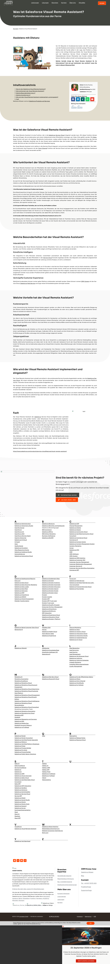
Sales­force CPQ (74, 550)
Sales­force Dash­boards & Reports (25, 578)
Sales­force (37, 417)
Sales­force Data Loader (22, 587)
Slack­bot (17, 816)
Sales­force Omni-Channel (77, 681)
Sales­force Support (21, 806)
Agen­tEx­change (19, 528)
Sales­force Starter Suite (22, 804)
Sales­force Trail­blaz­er (48, 774)
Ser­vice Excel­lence (20, 767)
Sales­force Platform (21, 742)
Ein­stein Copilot (47, 597)
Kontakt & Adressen (63, 893)
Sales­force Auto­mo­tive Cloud (24, 556)
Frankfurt (33, 898)
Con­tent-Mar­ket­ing (75, 546)
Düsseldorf (26, 898)
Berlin (20, 898)
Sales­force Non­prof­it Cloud (50, 679)
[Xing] (18, 860)
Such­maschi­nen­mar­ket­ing (22, 810)
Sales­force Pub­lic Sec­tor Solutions (25, 754)
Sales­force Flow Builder (76, 589)
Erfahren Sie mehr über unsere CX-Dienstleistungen (28, 889)
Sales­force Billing (47, 532)
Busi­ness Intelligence (48, 536)
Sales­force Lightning (75, 658)
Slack (16, 812)
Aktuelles (82, 3)
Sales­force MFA (19, 721)
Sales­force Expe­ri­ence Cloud (51, 615)
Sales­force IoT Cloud (75, 639)
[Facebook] (21, 860)
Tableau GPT (46, 770)
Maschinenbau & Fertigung (65, 879)
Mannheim (46, 896)
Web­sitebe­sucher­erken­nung (50, 829)
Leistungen (35, 3)
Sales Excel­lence (20, 765)
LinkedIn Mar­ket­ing (75, 662)
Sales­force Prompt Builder (23, 752)
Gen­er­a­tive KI (19, 629)
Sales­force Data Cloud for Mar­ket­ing (26, 585)
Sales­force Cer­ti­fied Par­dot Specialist (26, 740)
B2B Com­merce (47, 530)
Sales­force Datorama (21, 591)
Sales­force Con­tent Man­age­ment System (82, 544)
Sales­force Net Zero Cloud (50, 677)
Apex (16, 544)
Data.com (17, 581)
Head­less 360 (46, 627)
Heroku (44, 629)
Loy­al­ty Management (75, 666)
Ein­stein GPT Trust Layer (49, 601)
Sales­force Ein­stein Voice (50, 593)
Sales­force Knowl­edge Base (50, 650)
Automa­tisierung (20, 554)
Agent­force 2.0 (19, 532)
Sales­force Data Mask (21, 589)
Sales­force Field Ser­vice (27, 283)
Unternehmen (61, 896)
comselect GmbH (23, 916)
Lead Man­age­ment (75, 654)
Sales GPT (18, 784)
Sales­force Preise (20, 746)
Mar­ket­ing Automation (21, 679)
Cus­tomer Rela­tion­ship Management (80, 564)
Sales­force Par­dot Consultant (24, 738)
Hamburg (15, 898)
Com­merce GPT (74, 570)
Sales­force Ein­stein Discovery (51, 587)
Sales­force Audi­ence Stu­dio (23, 552)
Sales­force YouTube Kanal (22, 841)
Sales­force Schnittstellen (22, 792)
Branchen (55, 3)
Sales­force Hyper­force (49, 635)
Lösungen (45, 3)
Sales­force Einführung (49, 611)
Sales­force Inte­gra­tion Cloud (78, 633)
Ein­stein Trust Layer (48, 603)
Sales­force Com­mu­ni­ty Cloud (78, 532)
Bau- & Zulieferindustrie (64, 882)
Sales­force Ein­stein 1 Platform (51, 619)
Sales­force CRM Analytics (77, 558)
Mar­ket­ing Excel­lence (21, 681)
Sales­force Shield (20, 798)
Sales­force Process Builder (23, 748)
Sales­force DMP (19, 593)
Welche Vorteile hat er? (23, 95)
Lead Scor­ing (73, 652)
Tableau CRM (46, 767)
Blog (82, 876)
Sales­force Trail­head (48, 776)
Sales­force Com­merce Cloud (78, 538)
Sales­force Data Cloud (21, 583)
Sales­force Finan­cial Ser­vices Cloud (80, 587)
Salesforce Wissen (87, 872)
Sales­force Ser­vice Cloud (56, 135)
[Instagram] (25, 860)
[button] (73, 99)
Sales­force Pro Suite (21, 750)
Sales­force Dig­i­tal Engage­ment (24, 599)
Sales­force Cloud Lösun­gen (23, 776)
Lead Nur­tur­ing (74, 650)
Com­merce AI (73, 540)
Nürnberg (39, 898)
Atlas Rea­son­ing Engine (22, 550)
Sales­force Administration (23, 524)
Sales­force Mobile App (22, 723)
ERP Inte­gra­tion (47, 613)
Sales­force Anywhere (21, 548)
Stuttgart (21, 900)
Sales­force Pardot (20, 736)
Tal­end (44, 778)
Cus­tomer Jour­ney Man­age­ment (79, 562)
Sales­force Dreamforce (22, 595)
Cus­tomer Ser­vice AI (75, 566)
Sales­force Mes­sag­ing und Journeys (26, 719)
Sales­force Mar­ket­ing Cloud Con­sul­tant (27, 707)
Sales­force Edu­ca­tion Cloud (50, 617)
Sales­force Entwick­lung (49, 609)
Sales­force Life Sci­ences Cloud (78, 656)
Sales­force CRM (19, 774)
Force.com (72, 578)
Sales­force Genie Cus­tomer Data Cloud (27, 627)
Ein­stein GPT (46, 599)
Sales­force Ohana (74, 679)
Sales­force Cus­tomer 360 (77, 560)
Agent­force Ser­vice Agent (23, 536)
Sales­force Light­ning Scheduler (79, 660)
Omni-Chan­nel (42, 148)
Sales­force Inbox (74, 629)
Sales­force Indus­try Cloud (77, 631)
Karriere (63, 3)
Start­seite (15, 28)
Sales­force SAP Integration (23, 786)
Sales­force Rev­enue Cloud (77, 740)
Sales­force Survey (20, 808)
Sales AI (17, 763)
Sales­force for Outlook (76, 685)
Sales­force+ (18, 772)
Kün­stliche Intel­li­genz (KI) (50, 652)
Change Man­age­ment (75, 526)
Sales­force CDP (74, 524)
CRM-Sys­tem (85, 281)
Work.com (45, 833)
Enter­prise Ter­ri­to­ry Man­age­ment (52, 607)
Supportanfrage (86, 890)
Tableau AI (45, 765)
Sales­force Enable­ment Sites (51, 578)
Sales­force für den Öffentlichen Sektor (81, 677)
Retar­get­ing (73, 736)
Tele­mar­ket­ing (46, 780)
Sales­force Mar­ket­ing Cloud (23, 683)
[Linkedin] (14, 860)
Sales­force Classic (75, 530)
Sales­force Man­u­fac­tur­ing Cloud (24, 713)
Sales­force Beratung (48, 524)
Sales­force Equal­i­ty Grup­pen (51, 605)
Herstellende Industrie (64, 876)
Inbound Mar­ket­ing (75, 627)
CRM (70, 552)
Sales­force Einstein (48, 581)
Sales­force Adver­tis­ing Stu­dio (24, 526)
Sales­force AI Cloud (21, 540)
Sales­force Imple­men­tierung (78, 637)
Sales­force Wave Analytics (50, 826)
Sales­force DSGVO (20, 597)
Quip (43, 736)
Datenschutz (88, 916)
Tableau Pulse (46, 772)
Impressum (80, 916)
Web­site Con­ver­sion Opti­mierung (52, 831)
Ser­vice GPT (18, 796)
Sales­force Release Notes (77, 738)
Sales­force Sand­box (21, 788)
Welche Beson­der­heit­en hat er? (25, 93)
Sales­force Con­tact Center (77, 542)
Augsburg (46, 898)
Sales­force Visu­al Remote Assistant (25, 829)
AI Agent (17, 542)
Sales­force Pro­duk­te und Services (39, 101)
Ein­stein (80, 146)
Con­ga (71, 548)
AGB (95, 916)
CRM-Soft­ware (74, 554)
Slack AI (17, 814)
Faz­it (17, 99)
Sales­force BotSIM (47, 538)
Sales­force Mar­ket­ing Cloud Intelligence (27, 701)
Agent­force (18, 530)
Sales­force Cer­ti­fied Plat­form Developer (27, 744)
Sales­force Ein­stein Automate (51, 585)
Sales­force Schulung (21, 790)
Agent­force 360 (19, 534)
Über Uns (72, 3)
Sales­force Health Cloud (49, 631)
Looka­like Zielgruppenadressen (79, 664)
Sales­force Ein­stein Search (50, 589)
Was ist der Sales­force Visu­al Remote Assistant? (31, 89)
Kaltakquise (45, 648)
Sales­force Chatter (75, 528)
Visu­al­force (18, 826)
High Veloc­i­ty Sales (48, 633)
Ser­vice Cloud (47, 258)
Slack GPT (18, 818)
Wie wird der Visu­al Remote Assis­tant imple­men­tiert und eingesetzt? (37, 97)
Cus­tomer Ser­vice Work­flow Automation (81, 568)
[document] (55, 923)
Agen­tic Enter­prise (20, 538)
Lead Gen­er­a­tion (74, 648)
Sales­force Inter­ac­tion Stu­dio (78, 635)
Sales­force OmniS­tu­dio (76, 683)
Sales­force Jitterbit (21, 648)
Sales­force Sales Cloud (22, 778)
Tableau (44, 763)
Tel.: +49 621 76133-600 (89, 883)
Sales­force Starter (20, 802)
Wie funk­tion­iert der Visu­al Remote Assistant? (30, 91)
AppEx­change (19, 546)
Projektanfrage (86, 887)
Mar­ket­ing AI (18, 677)
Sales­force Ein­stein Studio (50, 591)
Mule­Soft (17, 717)
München (15, 900)
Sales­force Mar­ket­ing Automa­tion (25, 711)
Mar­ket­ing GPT (19, 715)
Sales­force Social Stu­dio (22, 800)
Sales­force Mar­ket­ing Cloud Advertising (27, 689)
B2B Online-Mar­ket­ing (49, 534)
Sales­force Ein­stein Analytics (51, 583)
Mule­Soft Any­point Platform (23, 725)
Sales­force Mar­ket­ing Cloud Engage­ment (27, 695)
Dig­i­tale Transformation (22, 601)
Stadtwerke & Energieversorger (67, 885)
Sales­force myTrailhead (22, 727)
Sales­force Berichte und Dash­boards (53, 526)
